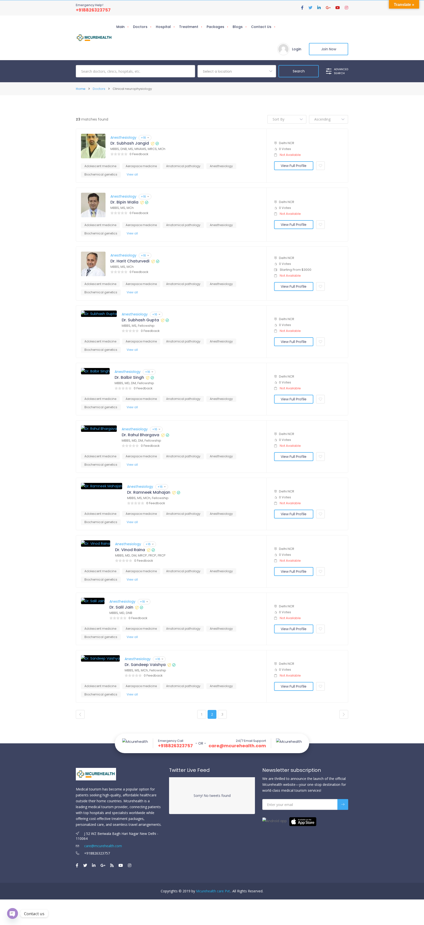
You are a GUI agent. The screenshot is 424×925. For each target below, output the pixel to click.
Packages (215, 26)
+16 (143, 138)
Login (296, 49)
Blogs (238, 26)
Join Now (328, 49)
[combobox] (237, 71)
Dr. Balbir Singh (129, 377)
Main (120, 26)
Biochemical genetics (100, 174)
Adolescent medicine (100, 166)
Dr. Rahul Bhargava (140, 435)
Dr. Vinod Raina (130, 550)
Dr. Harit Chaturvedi (129, 261)
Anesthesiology (123, 137)
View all (132, 174)
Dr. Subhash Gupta (140, 320)
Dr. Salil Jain (121, 607)
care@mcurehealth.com (237, 745)
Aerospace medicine (141, 166)
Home (80, 88)
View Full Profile (293, 165)
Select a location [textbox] (217, 71)
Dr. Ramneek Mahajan (148, 492)
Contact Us (261, 26)
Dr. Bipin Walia (124, 202)
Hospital (163, 26)
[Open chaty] (12, 913)
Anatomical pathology (183, 166)
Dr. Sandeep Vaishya (145, 664)
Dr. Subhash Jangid (129, 143)
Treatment (188, 26)
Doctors (140, 26)
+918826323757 (93, 10)
